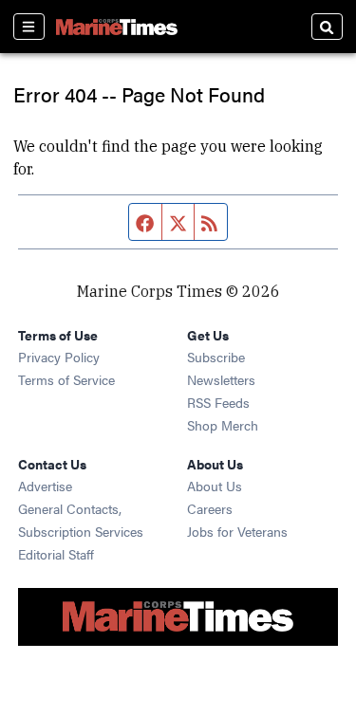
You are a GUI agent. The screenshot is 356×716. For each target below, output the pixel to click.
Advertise (45, 485)
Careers (210, 508)
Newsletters (221, 379)
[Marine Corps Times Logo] (117, 26)
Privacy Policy (59, 356)
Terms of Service (66, 379)
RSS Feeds (218, 402)
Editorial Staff (56, 553)
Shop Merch (222, 424)
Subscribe (216, 356)
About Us (214, 485)
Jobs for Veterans (237, 531)
